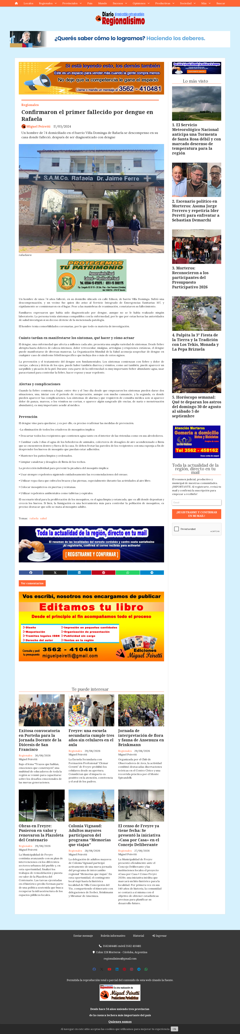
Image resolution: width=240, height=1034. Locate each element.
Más (204, 3)
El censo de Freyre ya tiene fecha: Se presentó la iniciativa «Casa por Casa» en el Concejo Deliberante (139, 835)
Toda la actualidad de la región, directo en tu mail (195, 468)
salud (43, 518)
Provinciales (70, 3)
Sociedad (186, 3)
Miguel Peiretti (38, 126)
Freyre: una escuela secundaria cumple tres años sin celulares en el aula (91, 737)
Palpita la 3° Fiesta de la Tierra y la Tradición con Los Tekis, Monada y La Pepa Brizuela (195, 342)
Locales (28, 3)
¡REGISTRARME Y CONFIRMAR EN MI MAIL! (196, 514)
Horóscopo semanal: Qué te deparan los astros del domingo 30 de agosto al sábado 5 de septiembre (196, 407)
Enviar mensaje (83, 935)
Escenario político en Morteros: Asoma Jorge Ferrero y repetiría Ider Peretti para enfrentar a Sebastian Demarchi (195, 211)
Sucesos (118, 3)
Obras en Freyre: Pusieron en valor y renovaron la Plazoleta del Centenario (41, 832)
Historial (138, 935)
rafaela (34, 518)
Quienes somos (120, 1022)
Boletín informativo (113, 935)
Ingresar (161, 935)
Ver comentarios (32, 583)
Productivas (162, 3)
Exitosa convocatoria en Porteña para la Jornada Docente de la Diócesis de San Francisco (40, 740)
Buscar (220, 3)
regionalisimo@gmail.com (120, 958)
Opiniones (139, 3)
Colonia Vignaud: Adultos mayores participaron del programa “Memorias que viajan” (90, 835)
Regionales (46, 3)
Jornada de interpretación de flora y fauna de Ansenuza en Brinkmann (141, 737)
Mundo (102, 3)
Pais (89, 3)
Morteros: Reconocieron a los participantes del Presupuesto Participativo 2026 (190, 277)
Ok (174, 1029)
